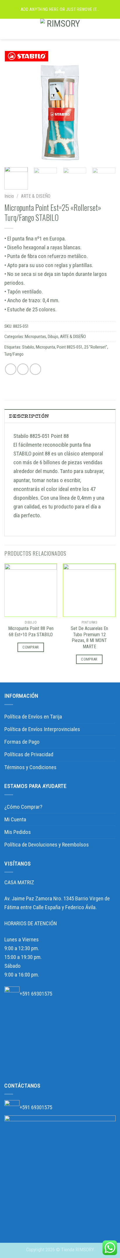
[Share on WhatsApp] (10, 369)
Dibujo (53, 336)
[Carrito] (113, 29)
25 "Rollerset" (95, 347)
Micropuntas (35, 336)
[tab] (60, 416)
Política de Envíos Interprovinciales (42, 729)
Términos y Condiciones (30, 767)
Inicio (9, 196)
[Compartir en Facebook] (23, 369)
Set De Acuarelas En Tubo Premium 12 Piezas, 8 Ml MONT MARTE (89, 638)
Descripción (29, 416)
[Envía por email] (35, 369)
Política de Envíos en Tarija (33, 716)
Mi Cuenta (15, 819)
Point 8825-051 (69, 347)
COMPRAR (30, 647)
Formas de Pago (22, 741)
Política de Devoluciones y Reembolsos (46, 844)
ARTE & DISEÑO (35, 196)
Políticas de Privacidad (28, 754)
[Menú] (8, 29)
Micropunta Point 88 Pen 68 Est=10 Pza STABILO (31, 631)
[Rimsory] (61, 29)
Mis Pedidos (17, 832)
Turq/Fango (14, 354)
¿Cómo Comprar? (23, 806)
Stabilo (28, 347)
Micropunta (45, 347)
